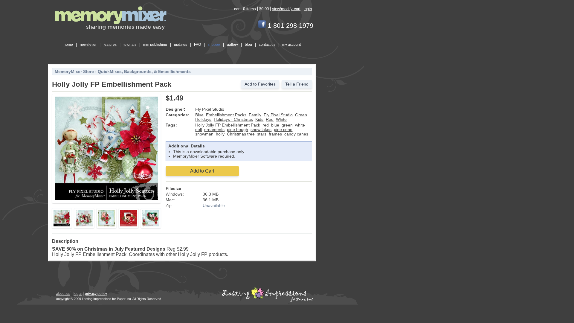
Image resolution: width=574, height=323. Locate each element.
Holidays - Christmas (233, 119)
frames (275, 134)
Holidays (203, 119)
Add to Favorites (260, 84)
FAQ (197, 44)
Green (301, 115)
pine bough (237, 129)
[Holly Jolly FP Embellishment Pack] (106, 199)
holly (220, 134)
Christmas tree (241, 134)
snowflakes (261, 129)
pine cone (283, 129)
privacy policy (96, 294)
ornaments (214, 129)
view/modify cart (286, 9)
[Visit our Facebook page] (262, 25)
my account (291, 44)
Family (255, 115)
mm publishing (155, 44)
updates (180, 44)
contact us (267, 44)
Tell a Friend (297, 84)
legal (78, 294)
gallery (232, 44)
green (287, 125)
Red (270, 119)
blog (248, 44)
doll (198, 129)
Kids (259, 119)
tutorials (129, 44)
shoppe (214, 44)
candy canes (296, 134)
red (265, 125)
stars (261, 134)
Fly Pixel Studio (209, 109)
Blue (199, 115)
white (300, 125)
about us (63, 294)
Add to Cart (202, 170)
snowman (204, 134)
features (110, 44)
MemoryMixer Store (74, 71)
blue (275, 125)
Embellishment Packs (226, 115)
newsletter (88, 44)
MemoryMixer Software (195, 156)
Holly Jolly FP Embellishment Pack (227, 125)
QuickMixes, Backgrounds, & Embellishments (144, 71)
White (281, 119)
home (68, 44)
